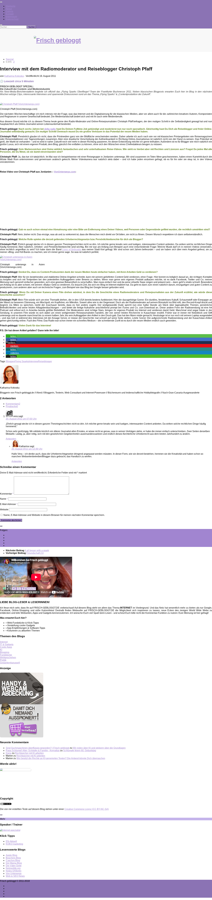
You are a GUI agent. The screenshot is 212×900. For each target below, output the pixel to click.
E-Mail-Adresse (8, 504)
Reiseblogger (45, 361)
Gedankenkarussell (10, 662)
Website (4, 509)
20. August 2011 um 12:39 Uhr (27, 449)
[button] (11, 336)
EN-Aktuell (11, 841)
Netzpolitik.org (13, 868)
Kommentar (6, 494)
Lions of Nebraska (71, 249)
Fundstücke (6, 655)
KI (1, 649)
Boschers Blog (13, 858)
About (9, 9)
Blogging (4, 652)
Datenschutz (12, 19)
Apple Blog (11, 855)
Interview (33, 361)
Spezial (10, 59)
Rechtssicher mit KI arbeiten (29, 753)
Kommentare (13, 404)
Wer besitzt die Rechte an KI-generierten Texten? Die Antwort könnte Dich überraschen (60, 758)
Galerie (9, 11)
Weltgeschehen (8, 657)
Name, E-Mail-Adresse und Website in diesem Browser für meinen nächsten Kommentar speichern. (54, 515)
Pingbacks (12, 406)
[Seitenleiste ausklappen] (1, 526)
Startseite (10, 6)
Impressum (11, 16)
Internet (4, 642)
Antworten (11, 439)
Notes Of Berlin (13, 871)
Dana (8, 753)
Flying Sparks (22, 361)
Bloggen (10, 361)
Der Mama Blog (14, 863)
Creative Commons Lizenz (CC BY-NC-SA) (86, 809)
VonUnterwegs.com (64, 172)
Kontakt (10, 14)
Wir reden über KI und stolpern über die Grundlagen (99, 748)
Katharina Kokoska (14, 76)
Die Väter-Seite (13, 865)
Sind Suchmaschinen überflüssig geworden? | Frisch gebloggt (37, 748)
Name (4, 499)
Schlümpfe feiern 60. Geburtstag (79, 750)
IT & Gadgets (6, 644)
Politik (3, 660)
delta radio (50, 129)
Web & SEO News (15, 876)
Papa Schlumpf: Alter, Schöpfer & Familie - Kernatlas (33, 750)
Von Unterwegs (13, 873)
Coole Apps (6, 647)
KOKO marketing (14, 844)
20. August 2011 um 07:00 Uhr (21, 419)
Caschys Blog (13, 860)
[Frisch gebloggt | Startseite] (106, 43)
